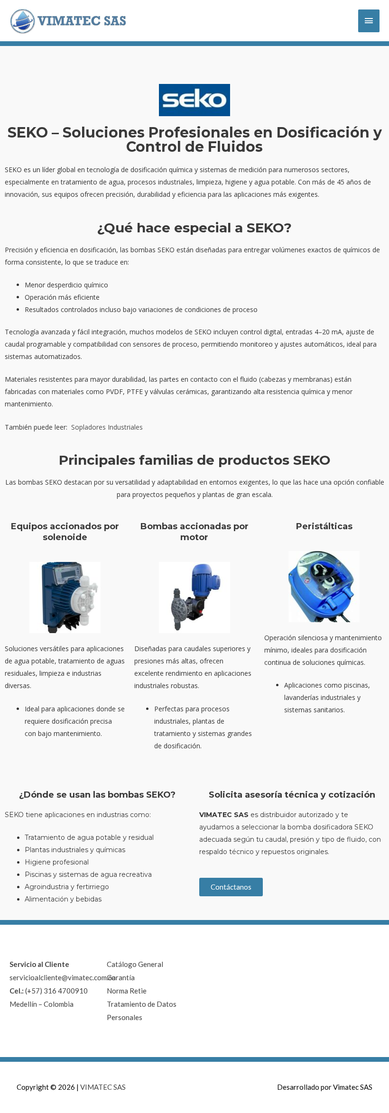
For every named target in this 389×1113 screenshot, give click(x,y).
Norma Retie (127, 990)
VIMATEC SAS (103, 1087)
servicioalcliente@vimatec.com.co (62, 977)
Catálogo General (135, 964)
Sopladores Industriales (107, 427)
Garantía (121, 977)
